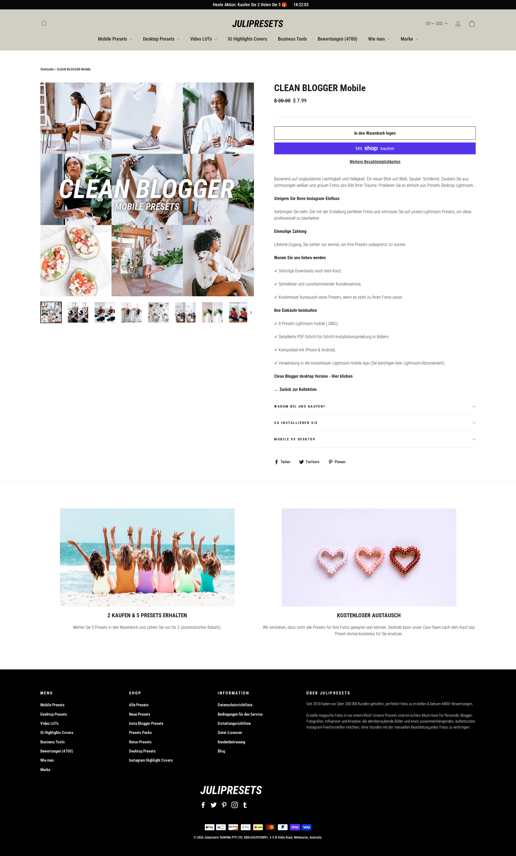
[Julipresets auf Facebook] (203, 805)
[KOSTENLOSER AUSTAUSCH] (369, 557)
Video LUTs (201, 39)
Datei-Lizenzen (230, 732)
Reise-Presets (140, 742)
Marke (407, 39)
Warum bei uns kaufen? (300, 406)
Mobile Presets (113, 39)
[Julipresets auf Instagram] (234, 805)
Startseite (47, 69)
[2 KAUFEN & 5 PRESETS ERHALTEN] (147, 557)
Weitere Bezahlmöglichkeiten (375, 161)
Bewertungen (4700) (337, 39)
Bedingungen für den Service (240, 714)
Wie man (377, 39)
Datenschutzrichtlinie (235, 704)
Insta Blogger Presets (146, 723)
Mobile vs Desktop (295, 439)
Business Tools (292, 39)
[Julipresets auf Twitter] (213, 805)
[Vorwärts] (250, 312)
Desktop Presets (159, 39)
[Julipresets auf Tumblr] (245, 805)
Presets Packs (140, 732)
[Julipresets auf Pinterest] (224, 805)
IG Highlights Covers (247, 39)
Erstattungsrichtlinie (234, 723)
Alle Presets (139, 704)
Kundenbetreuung (231, 742)
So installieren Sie (296, 423)
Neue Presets (139, 714)
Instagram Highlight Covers (151, 760)
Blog (221, 751)
